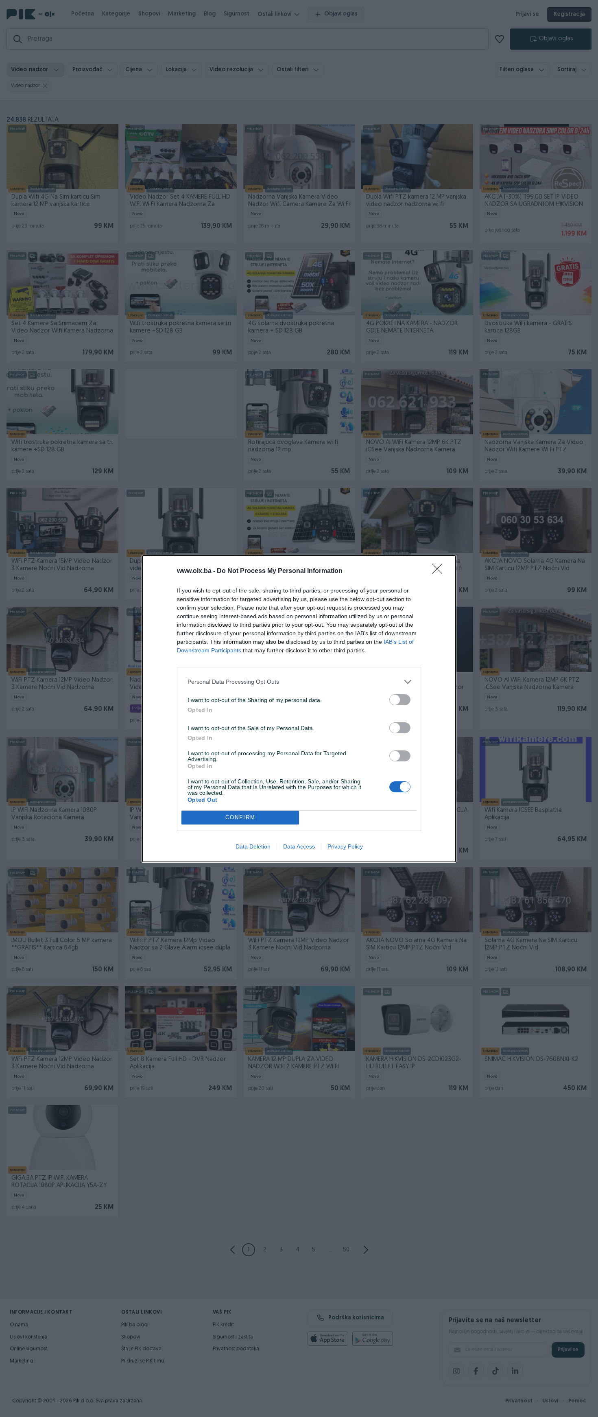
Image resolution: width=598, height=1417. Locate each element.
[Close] (439, 571)
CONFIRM (240, 817)
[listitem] (299, 682)
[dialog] (299, 708)
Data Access (299, 846)
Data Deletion (253, 846)
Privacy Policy (345, 846)
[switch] (399, 699)
